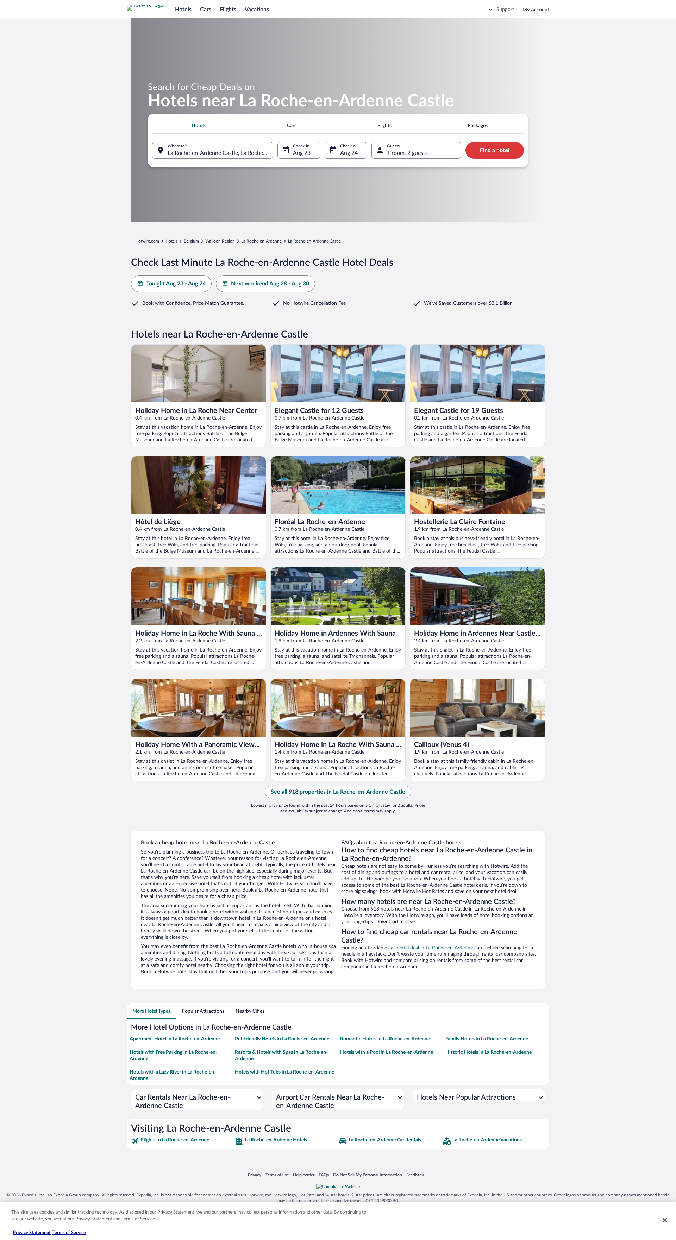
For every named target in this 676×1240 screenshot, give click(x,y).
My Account (535, 9)
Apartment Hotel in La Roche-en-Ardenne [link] (175, 1039)
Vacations (257, 9)
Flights (228, 9)
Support (505, 9)
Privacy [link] (254, 1174)
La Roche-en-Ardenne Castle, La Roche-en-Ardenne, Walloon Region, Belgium (220, 153)
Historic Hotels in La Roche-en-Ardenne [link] (488, 1052)
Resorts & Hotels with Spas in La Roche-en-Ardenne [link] (281, 1055)
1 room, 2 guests (407, 153)
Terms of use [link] (277, 1174)
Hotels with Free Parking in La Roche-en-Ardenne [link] (173, 1055)
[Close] (664, 1220)
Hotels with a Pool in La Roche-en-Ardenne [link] (386, 1052)
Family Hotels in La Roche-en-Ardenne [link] (486, 1039)
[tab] (198, 125)
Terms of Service (69, 1232)
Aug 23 (302, 153)
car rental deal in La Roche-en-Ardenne (430, 947)
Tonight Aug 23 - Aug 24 (176, 284)
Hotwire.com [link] (147, 241)
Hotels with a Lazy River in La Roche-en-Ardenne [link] (173, 1075)
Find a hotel (494, 150)
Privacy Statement (32, 1232)
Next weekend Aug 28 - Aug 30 (270, 284)
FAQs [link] (324, 1174)
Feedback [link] (415, 1174)
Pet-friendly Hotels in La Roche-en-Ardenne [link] (282, 1039)
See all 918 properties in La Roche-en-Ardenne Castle (338, 792)
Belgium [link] (191, 241)
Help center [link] (303, 1174)
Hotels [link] (171, 241)
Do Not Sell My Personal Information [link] (367, 1174)
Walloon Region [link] (220, 241)
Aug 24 (349, 153)
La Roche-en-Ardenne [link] (261, 241)
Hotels (183, 9)
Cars (205, 9)
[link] (182, 1141)
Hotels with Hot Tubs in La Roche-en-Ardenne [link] (284, 1072)
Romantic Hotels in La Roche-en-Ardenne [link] (385, 1039)
